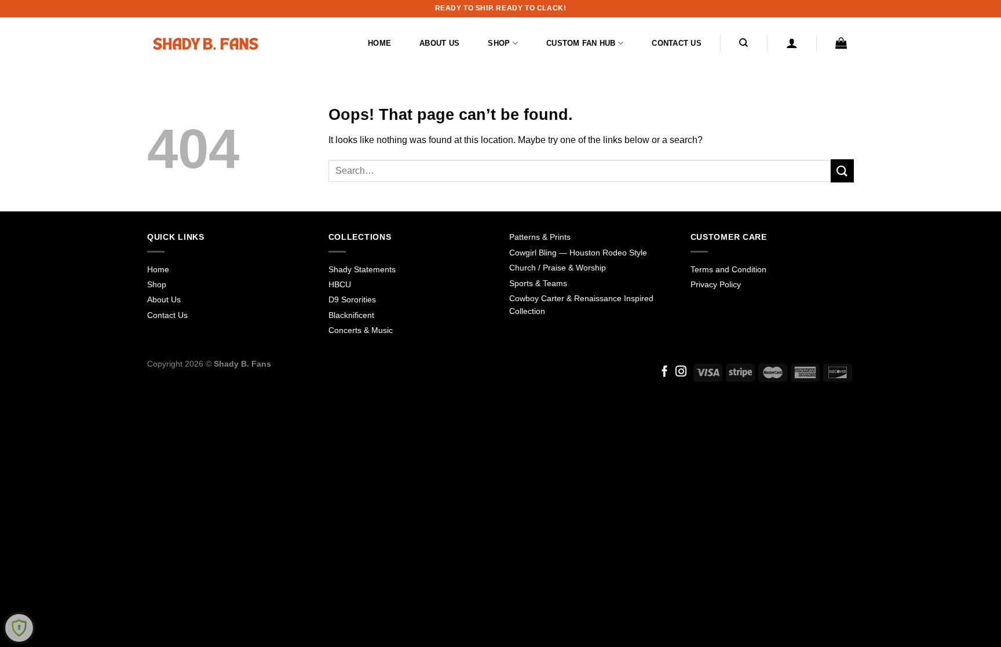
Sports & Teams (538, 283)
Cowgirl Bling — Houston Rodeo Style (578, 252)
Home (379, 43)
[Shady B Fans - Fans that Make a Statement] (205, 43)
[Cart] (841, 43)
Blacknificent (351, 315)
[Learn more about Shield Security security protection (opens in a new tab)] (19, 628)
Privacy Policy (716, 284)
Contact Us (677, 43)
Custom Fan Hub (581, 43)
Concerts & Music (360, 330)
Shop (499, 43)
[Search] (744, 42)
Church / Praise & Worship (557, 267)
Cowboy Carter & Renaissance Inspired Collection (581, 305)
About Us (439, 43)
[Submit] (842, 170)
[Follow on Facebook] (664, 372)
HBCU (339, 284)
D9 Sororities (352, 299)
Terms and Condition (728, 269)
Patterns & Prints (540, 237)
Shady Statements (362, 269)
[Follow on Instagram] (680, 372)
